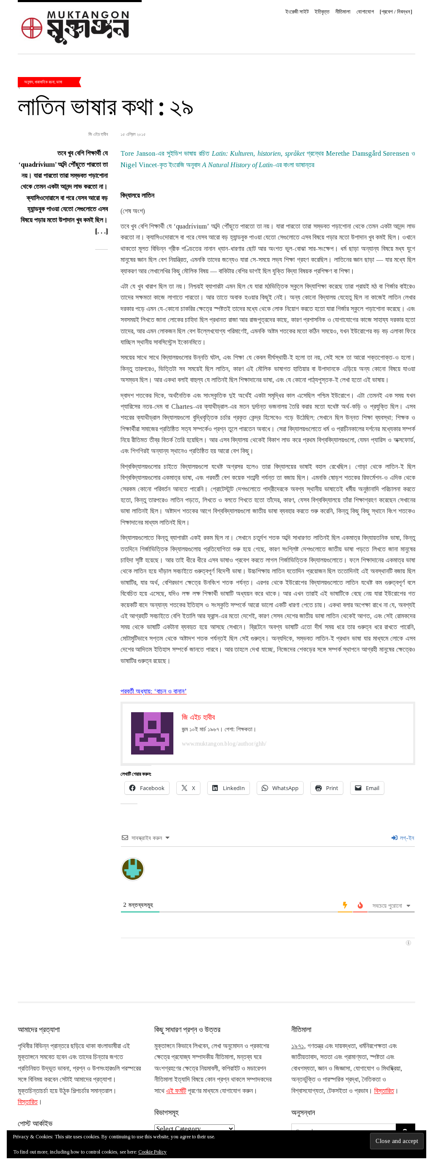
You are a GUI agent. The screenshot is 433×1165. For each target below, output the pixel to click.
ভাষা (59, 81)
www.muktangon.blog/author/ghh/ (224, 744)
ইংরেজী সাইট (297, 11)
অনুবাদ (28, 81)
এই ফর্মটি (176, 1090)
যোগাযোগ (365, 11)
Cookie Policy (152, 1152)
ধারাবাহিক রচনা (45, 81)
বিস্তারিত (28, 1101)
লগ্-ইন (406, 838)
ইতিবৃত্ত (322, 11)
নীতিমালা (343, 11)
